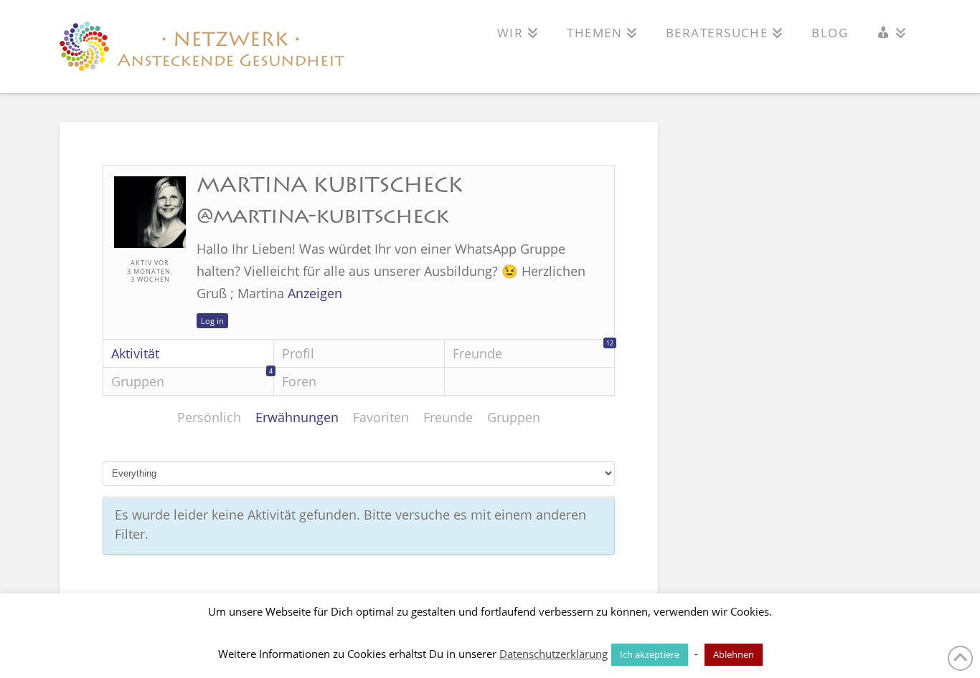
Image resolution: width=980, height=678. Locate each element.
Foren (299, 381)
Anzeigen (315, 293)
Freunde (533, 351)
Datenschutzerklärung (553, 653)
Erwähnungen (297, 417)
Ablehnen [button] (733, 654)
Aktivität (135, 353)
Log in (212, 320)
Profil (298, 353)
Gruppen (192, 379)
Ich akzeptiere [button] (649, 654)
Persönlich (209, 417)
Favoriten (381, 417)
